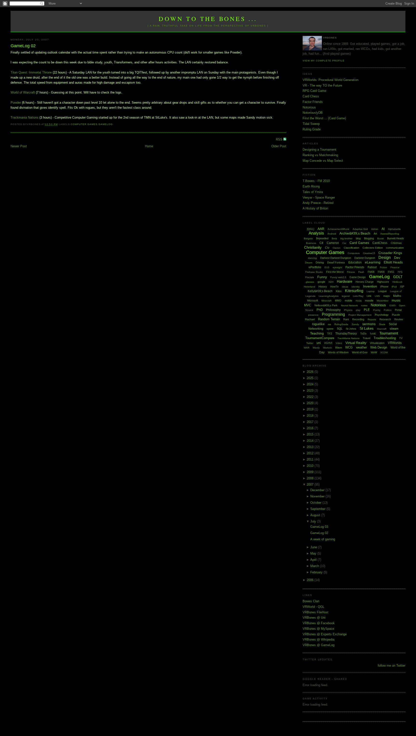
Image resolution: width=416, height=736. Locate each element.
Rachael (310, 319)
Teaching (317, 333)
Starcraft (381, 329)
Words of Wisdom (338, 352)
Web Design (378, 347)
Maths (397, 296)
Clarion (336, 248)
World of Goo (359, 352)
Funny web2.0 (338, 277)
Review (398, 319)
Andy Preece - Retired (318, 203)
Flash (361, 272)
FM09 (381, 271)
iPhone (384, 286)
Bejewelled (322, 238)
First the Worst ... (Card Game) (324, 118)
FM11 (391, 271)
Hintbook (397, 282)
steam (394, 328)
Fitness (351, 272)
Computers (354, 253)
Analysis (316, 233)
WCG (349, 347)
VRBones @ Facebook (319, 623)
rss (329, 324)
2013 (310, 447)
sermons (369, 324)
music (396, 300)
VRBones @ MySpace (318, 628)
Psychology (382, 314)
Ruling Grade (312, 129)
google (321, 281)
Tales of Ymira (313, 192)
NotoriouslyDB (313, 112)
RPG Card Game (314, 91)
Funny (322, 277)
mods (359, 300)
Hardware (344, 281)
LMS (377, 296)
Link (369, 295)
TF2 (329, 333)
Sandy (355, 324)
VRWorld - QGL (313, 607)
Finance (394, 267)
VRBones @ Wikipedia (318, 639)
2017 (310, 422)
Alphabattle (394, 229)
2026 (310, 372)
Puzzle (396, 314)
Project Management (359, 315)
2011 (310, 459)
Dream (308, 262)
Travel (366, 338)
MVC (307, 305)
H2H (331, 282)
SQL (340, 328)
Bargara (308, 238)
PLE (367, 310)
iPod (394, 286)
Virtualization (377, 342)
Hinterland (309, 286)
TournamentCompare (319, 338)
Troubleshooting (385, 338)
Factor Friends (313, 102)
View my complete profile (323, 60)
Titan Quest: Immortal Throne (31, 72)
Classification (351, 247)
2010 (310, 466)
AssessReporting (389, 233)
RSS (279, 139)
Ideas (345, 286)
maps (386, 295)
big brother (346, 238)
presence (313, 315)
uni (319, 343)
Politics (387, 310)
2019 (310, 409)
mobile (348, 300)
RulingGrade (341, 324)
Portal (398, 309)
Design (384, 257)
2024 (310, 384)
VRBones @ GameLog (318, 645)
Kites (339, 291)
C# (321, 243)
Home (149, 146)
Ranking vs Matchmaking (320, 155)
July (313, 521)
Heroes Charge (365, 281)
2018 (310, 415)
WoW (374, 352)
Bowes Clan (311, 601)
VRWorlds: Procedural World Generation (330, 80)
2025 (310, 378)
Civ (327, 247)
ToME (373, 333)
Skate (382, 324)
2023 (310, 390)
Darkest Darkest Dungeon (335, 257)
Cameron (333, 243)
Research (385, 319)
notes (364, 305)
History (322, 286)
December (317, 490)
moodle (369, 300)
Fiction (383, 267)
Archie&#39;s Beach (354, 233)
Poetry (376, 310)
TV (401, 338)
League (382, 291)
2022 (310, 397)
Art (375, 233)
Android (331, 233)
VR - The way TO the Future (322, 85)
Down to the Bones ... (208, 18)
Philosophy (333, 310)
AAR (321, 229)
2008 (310, 478)
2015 (310, 434)
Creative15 (369, 253)
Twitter (309, 343)
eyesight (337, 267)
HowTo (334, 286)
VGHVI (328, 342)
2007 (310, 484)
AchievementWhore (338, 229)
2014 (310, 440)
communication (395, 247)
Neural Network (349, 305)
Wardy (316, 347)
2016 (310, 428)
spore (330, 328)
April (314, 560)
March (315, 566)
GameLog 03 (319, 527)
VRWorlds (395, 343)
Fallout (372, 267)
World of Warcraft (23, 92)
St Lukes (367, 328)
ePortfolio (315, 267)
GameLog (105, 124)
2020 (310, 403)
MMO (338, 300)
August (315, 515)
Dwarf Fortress (336, 262)
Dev (397, 258)
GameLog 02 (23, 45)
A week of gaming (322, 539)
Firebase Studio (314, 272)
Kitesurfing (354, 291)
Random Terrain (329, 319)
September (318, 509)
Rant (346, 319)
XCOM (384, 352)
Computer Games (84, 124)
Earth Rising (311, 186)
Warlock (327, 347)
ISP (402, 286)
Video (339, 343)
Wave (338, 347)
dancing (312, 258)
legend (346, 296)
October (316, 502)
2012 (310, 453)
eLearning (372, 262)
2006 (310, 580)
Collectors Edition (373, 247)
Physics (348, 310)
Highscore (383, 281)
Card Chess (311, 96)
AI (383, 229)
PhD (320, 310)
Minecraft (326, 300)
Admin (374, 229)
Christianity (313, 247)
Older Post (278, 146)
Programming (333, 314)
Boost (380, 238)
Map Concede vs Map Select (323, 160)
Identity (355, 286)
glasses (310, 282)
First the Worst (335, 271)
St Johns (351, 328)
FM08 (371, 271)
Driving (320, 262)
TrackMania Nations (348, 338)
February (317, 572)
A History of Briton (315, 208)
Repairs (372, 319)
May (313, 553)
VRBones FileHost (315, 612)
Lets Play (358, 296)
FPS (400, 272)
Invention (370, 286)
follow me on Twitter (391, 665)
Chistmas (396, 242)
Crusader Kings (390, 253)
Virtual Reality (355, 343)
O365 (392, 305)
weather (361, 347)
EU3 (327, 267)
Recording (358, 319)
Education (355, 262)
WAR (306, 347)
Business (311, 243)
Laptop (371, 291)
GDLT (398, 277)
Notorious (309, 107)
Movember (382, 300)
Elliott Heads (393, 262)
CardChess (379, 243)
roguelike (318, 324)
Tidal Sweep (311, 124)
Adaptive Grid (360, 229)
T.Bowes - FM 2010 (316, 181)
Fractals (309, 277)
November (317, 496)
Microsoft (312, 300)
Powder (16, 102)
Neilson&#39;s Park (326, 305)
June (314, 547)
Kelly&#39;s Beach (320, 291)
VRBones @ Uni (314, 617)
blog (358, 238)
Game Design (358, 277)
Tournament (388, 333)
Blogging (369, 238)
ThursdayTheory (346, 333)
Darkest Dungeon (364, 257)
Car (344, 243)
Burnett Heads (395, 238)
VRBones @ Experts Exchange (325, 634)
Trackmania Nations (25, 117)
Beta (334, 238)
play (358, 310)
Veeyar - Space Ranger (319, 197)
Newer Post (19, 146)
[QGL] (310, 228)
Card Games (359, 243)
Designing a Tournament (319, 149)
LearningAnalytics (328, 296)
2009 (310, 472)
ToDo (363, 333)
